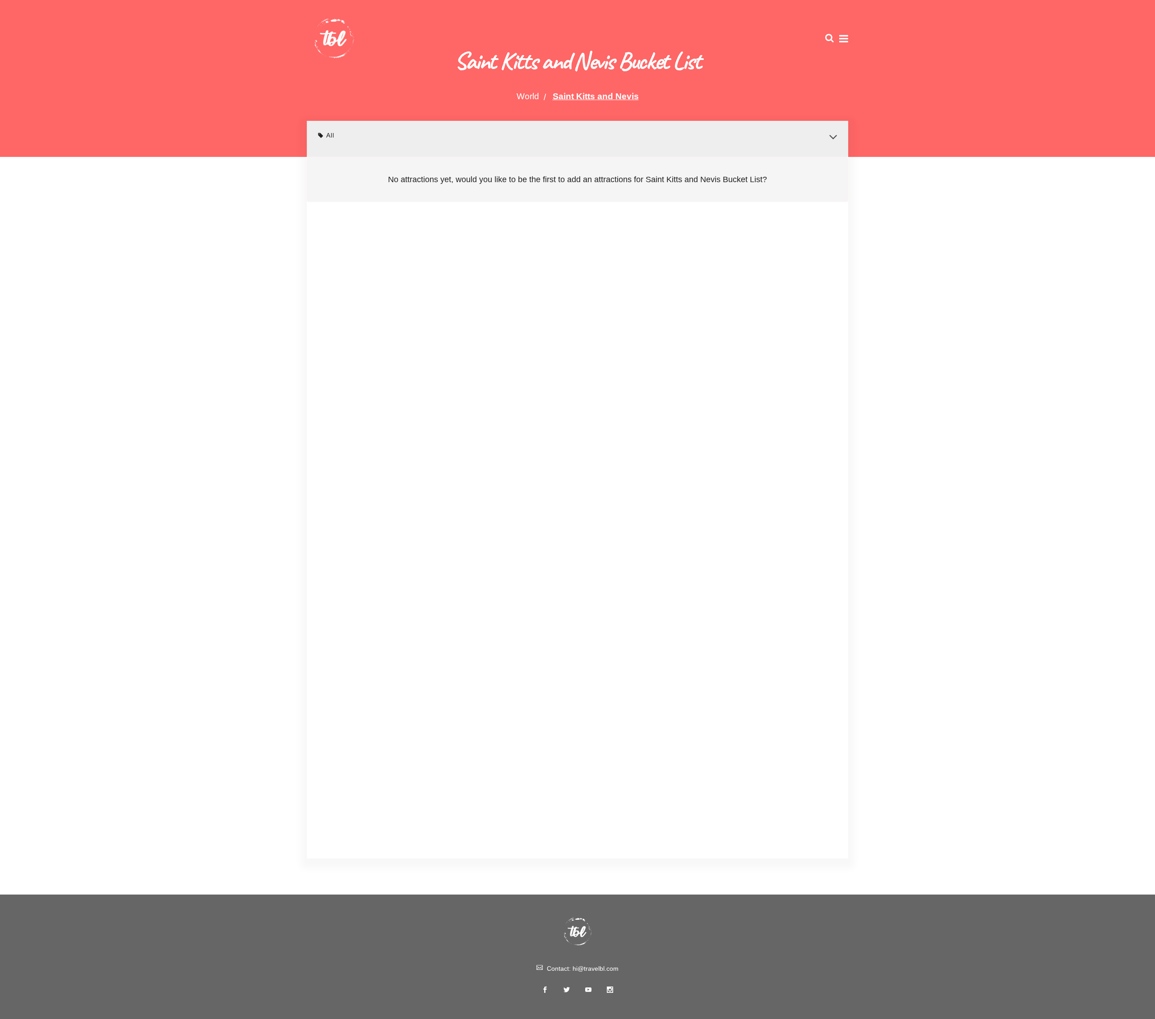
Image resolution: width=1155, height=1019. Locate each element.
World (528, 96)
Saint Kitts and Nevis (596, 96)
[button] (833, 137)
